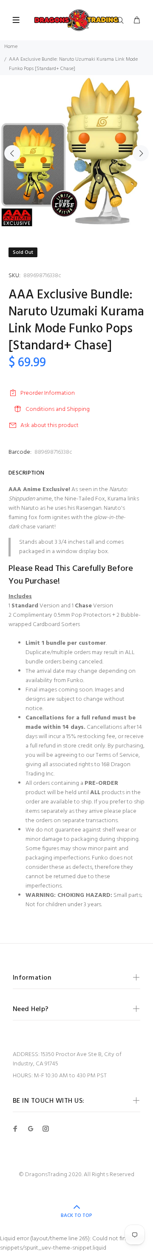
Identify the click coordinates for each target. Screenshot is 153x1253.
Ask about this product (49, 425)
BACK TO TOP (76, 1215)
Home (10, 46)
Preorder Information (47, 393)
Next (141, 153)
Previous (12, 153)
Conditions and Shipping (58, 409)
